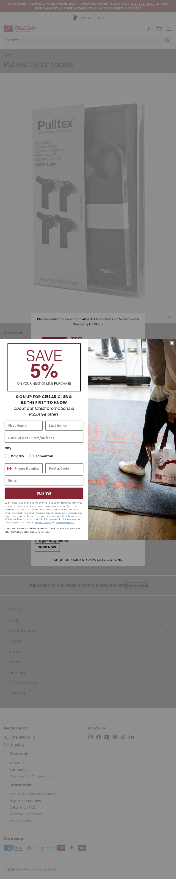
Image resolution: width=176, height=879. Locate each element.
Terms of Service (65, 522)
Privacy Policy (43, 522)
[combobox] (8, 468)
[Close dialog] (172, 343)
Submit (43, 493)
